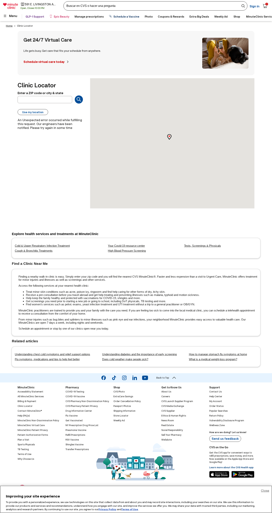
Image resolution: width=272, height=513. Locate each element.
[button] (172, 140)
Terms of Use (129, 509)
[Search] (79, 99)
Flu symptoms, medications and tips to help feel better (47, 359)
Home (9, 25)
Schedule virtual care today (44, 62)
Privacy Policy (107, 509)
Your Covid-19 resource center (126, 245)
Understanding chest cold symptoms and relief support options (52, 354)
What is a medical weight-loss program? (213, 359)
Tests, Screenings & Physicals (202, 245)
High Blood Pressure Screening (127, 250)
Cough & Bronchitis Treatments (34, 250)
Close (265, 490)
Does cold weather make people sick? (125, 359)
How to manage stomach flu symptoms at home (218, 354)
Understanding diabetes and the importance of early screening (139, 354)
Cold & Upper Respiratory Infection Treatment (42, 245)
